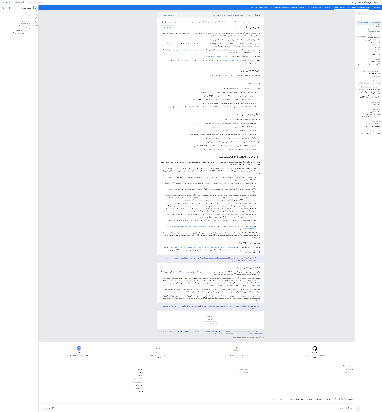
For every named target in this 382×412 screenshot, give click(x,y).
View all (140, 391)
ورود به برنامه (6, 2)
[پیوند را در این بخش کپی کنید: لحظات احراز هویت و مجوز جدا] (234, 267)
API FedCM (188, 247)
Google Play (139, 388)
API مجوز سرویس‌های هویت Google (188, 272)
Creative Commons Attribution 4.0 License (217, 331)
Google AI (282, 399)
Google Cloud (139, 385)
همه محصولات (271, 399)
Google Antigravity (137, 382)
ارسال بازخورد (167, 27)
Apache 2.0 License (183, 331)
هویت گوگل (245, 372)
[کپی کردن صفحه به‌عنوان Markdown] (241, 27)
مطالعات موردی (215, 56)
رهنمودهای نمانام (348, 372)
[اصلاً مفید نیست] (162, 21)
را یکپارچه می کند (175, 247)
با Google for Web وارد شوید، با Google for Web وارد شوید (352, 7)
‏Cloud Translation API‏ (228, 15)
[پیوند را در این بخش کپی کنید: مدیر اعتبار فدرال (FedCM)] (236, 243)
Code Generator (240, 214)
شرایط (351, 408)
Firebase (140, 375)
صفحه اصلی (376, 7)
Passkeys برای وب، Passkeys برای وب (318, 7)
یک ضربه (183, 50)
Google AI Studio (138, 379)
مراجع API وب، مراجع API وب (259, 7)
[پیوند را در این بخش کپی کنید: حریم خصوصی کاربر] (239, 70)
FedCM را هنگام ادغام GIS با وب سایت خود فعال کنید (216, 258)
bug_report (9, 8)
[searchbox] (369, 13)
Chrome (140, 372)
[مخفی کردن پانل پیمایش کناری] (358, 408)
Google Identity (239, 22)
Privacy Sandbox (233, 247)
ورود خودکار (175, 50)
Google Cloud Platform (296, 399)
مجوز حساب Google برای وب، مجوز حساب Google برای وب (287, 7)
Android (140, 369)
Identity (376, 2)
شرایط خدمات (349, 369)
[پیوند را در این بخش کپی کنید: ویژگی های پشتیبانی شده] (235, 114)
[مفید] (165, 21)
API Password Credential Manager (194, 226)
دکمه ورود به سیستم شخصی (196, 50)
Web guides (355, 2)
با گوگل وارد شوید (243, 369)
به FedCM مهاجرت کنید (181, 258)
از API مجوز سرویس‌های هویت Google (237, 60)
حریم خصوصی (344, 408)
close (3, 8)
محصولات (249, 22)
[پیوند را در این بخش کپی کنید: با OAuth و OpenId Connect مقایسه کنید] (217, 157)
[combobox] (38, 2)
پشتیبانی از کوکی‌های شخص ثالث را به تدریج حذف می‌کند (210, 247)
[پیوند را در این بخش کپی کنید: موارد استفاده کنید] (241, 83)
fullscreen (6, 8)
